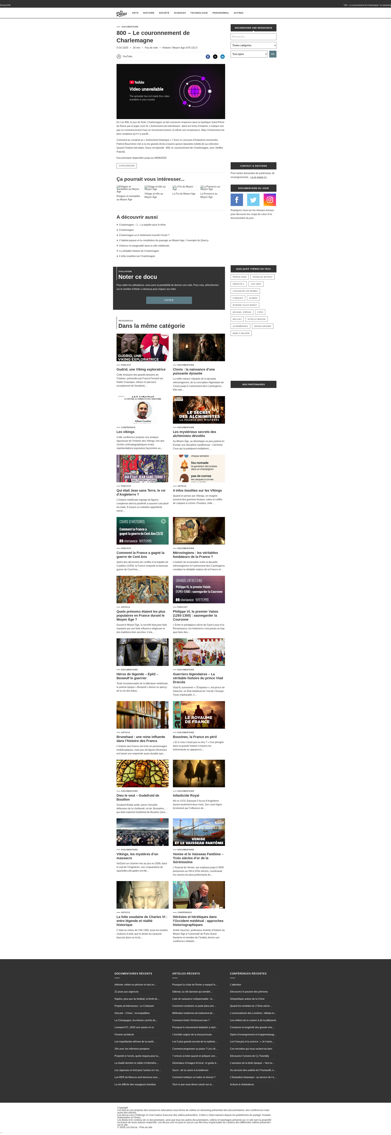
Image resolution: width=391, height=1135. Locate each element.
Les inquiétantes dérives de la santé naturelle (134, 1042)
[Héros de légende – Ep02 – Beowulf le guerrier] (143, 652)
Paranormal (220, 13)
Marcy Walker (241, 333)
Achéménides (240, 326)
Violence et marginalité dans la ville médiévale (144, 245)
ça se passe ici (258, 177)
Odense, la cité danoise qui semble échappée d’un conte (191, 992)
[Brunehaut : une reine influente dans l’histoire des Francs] (143, 715)
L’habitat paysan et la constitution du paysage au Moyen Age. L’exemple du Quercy (163, 240)
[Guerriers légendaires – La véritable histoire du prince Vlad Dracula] (199, 652)
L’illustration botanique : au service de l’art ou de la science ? (252, 1077)
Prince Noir (240, 277)
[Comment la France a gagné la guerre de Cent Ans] (143, 531)
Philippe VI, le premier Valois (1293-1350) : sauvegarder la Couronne (195, 615)
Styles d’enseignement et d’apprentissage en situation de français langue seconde (252, 1035)
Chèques (238, 298)
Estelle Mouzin (257, 319)
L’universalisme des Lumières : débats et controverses (252, 1013)
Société (164, 13)
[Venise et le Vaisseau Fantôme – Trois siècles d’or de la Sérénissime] (199, 832)
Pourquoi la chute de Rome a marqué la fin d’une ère (195, 985)
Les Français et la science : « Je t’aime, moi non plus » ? (251, 1042)
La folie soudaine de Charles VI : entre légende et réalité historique (142, 921)
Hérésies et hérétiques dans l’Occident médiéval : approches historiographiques (198, 921)
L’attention (235, 984)
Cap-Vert (256, 284)
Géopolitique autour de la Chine (247, 999)
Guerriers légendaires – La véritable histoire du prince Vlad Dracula (198, 678)
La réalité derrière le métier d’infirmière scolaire (135, 1063)
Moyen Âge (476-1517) (185, 47)
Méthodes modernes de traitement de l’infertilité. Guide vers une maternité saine (195, 1013)
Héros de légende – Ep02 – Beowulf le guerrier (137, 676)
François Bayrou (262, 277)
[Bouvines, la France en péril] (199, 715)
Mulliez (237, 319)
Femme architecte (124, 1034)
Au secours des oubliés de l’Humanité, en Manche (252, 1070)
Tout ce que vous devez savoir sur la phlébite (192, 1084)
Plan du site (145, 1127)
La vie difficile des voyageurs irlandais (135, 1084)
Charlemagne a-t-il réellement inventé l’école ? (144, 235)
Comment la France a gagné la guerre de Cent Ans (140, 555)
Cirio (260, 312)
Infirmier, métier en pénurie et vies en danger (134, 985)
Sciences (180, 13)
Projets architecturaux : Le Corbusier (134, 1006)
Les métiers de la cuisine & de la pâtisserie (253, 1020)
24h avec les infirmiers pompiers (132, 1048)
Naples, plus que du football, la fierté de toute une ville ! (136, 999)
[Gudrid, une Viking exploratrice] (143, 348)
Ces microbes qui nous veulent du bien (251, 1048)
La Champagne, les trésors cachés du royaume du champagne (135, 1020)
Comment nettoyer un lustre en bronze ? (194, 1077)
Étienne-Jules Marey (245, 305)
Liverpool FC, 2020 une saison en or (134, 1027)
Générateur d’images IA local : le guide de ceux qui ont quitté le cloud (194, 1063)
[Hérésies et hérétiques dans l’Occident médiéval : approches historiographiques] (199, 895)
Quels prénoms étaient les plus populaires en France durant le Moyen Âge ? (141, 615)
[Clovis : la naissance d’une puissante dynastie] (199, 348)
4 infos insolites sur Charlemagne (137, 256)
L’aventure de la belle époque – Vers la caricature (251, 1063)
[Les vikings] (143, 410)
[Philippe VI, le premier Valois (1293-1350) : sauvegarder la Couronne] (199, 590)
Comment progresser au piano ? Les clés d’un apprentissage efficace (194, 1049)
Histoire (148, 13)
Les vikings (125, 432)
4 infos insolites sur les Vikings (197, 490)
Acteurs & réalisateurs (242, 1084)
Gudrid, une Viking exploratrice (141, 369)
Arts (135, 13)
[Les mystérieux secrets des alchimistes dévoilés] (199, 410)
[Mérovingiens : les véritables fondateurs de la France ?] (199, 531)
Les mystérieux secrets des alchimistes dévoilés (194, 434)
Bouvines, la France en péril (195, 737)
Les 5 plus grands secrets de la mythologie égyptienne (195, 1042)
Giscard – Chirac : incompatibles (132, 1013)
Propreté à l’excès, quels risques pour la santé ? (136, 1056)
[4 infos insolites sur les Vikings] (199, 469)
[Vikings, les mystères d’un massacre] (143, 832)
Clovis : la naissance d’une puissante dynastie (194, 371)
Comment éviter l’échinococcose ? (191, 1020)
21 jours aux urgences (127, 991)
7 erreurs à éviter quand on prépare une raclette (193, 1056)
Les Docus (131, 1127)
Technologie (199, 13)
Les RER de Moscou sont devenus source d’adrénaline (137, 1077)
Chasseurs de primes (245, 291)
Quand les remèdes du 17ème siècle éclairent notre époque (250, 1006)
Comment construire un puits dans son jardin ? (193, 1006)
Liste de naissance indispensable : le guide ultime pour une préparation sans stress (193, 999)
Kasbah (253, 298)
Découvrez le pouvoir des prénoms (249, 991)
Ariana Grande (262, 326)
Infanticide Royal (186, 795)
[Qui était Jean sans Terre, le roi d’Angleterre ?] (143, 469)
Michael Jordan (242, 312)
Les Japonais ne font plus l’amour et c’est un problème (137, 1070)
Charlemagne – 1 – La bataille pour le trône (142, 224)
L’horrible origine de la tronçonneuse (192, 1034)
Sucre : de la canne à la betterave (190, 1070)
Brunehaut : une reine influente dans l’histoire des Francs (141, 739)
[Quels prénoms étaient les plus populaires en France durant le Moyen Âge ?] (143, 590)
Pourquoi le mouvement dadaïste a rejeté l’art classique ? (194, 1027)
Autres (238, 13)
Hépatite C (239, 284)
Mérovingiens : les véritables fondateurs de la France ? (195, 555)
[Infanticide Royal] (199, 774)
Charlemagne (127, 166)
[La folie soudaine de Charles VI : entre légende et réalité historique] (143, 895)
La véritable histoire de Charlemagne (139, 251)
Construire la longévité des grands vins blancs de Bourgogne (251, 1027)
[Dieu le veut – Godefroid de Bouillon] (143, 774)
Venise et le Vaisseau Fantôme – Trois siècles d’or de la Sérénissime (198, 858)
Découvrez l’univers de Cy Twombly (249, 1056)
